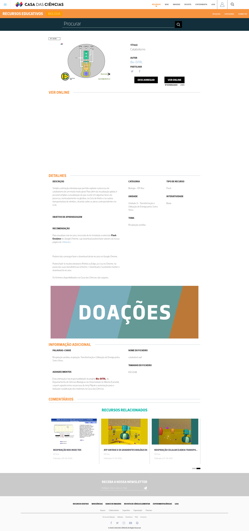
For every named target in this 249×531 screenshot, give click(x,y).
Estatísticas (129, 517)
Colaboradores (114, 510)
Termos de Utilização (108, 517)
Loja (213, 4)
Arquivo (102, 510)
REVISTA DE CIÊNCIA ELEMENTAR (137, 504)
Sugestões (126, 510)
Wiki (167, 4)
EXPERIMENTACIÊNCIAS (162, 504)
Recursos (156, 4)
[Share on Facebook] (139, 71)
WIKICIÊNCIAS (97, 504)
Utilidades (66, 242)
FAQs (136, 517)
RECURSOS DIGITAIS (81, 504)
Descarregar (146, 79)
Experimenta (201, 4)
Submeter (242, 14)
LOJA (177, 504)
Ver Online (174, 79)
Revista (187, 4)
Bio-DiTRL (136, 62)
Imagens (176, 4)
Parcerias (149, 510)
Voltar (54, 38)
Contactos (143, 517)
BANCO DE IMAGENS (113, 504)
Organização (137, 510)
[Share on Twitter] (132, 71)
